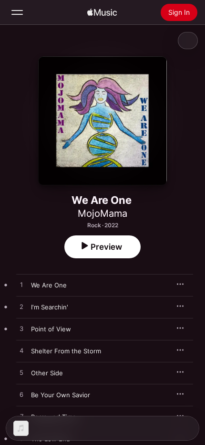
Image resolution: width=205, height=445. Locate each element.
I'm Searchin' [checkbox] (49, 307)
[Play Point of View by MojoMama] (21, 329)
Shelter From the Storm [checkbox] (66, 351)
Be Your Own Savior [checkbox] (60, 395)
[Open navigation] (17, 12)
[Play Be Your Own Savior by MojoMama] (21, 395)
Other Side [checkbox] (47, 373)
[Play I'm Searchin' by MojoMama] (21, 307)
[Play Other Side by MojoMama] (21, 373)
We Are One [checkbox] (49, 285)
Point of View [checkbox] (51, 329)
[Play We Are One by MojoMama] (21, 285)
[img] (102, 12)
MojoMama (102, 213)
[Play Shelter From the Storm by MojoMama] (21, 351)
